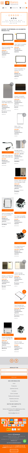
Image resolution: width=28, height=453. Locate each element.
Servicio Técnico (14, 401)
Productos (14, 386)
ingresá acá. (14, 440)
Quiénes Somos (14, 388)
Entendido (14, 450)
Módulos (4, 114)
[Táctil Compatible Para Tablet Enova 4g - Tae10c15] (8, 38)
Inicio (14, 383)
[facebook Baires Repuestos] (16, 361)
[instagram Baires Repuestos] (11, 361)
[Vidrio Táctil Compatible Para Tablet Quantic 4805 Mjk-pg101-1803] (20, 36)
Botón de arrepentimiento (14, 442)
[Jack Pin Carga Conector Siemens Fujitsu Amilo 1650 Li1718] (20, 330)
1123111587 (14, 406)
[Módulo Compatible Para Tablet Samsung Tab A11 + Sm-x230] (20, 87)
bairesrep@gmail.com (14, 413)
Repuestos (4, 165)
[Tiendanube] (14, 434)
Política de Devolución (14, 396)
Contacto (14, 391)
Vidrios (15, 136)
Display (16, 286)
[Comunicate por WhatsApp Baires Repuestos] (25, 441)
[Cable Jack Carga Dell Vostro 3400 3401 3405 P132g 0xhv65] (8, 145)
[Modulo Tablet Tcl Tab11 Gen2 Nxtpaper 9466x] (20, 172)
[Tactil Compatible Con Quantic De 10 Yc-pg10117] (20, 60)
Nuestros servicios (14, 398)
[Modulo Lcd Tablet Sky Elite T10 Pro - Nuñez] (8, 266)
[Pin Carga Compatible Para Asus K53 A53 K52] (20, 204)
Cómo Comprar (14, 393)
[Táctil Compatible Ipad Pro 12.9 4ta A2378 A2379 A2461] (8, 203)
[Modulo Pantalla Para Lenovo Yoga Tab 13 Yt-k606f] (8, 328)
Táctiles (16, 78)
